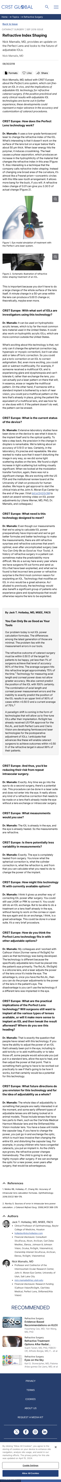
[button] (13, 1183)
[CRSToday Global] (17, 7)
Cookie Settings (30, 1465)
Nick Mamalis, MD (22, 1261)
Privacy (31, 1380)
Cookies (30, 1399)
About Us (31, 1408)
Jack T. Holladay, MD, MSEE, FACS (32, 1222)
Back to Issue (10, 24)
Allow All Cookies (30, 1473)
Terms (30, 1390)
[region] (30, 1460)
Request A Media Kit (30, 1417)
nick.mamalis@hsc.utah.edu (29, 1280)
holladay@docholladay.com (29, 1233)
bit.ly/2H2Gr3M (41, 493)
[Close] (55, 1447)
